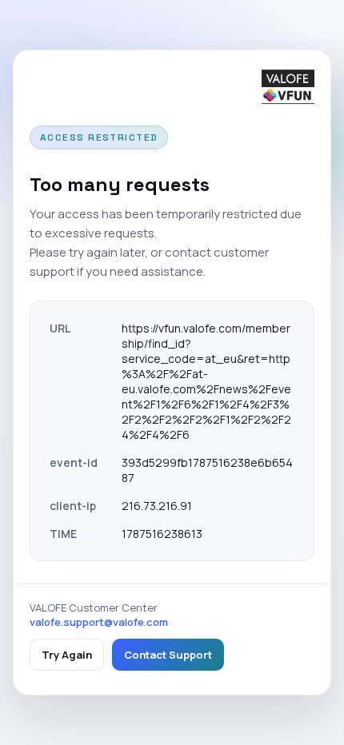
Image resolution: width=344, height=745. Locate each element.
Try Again (67, 654)
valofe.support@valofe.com (99, 622)
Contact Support (168, 654)
